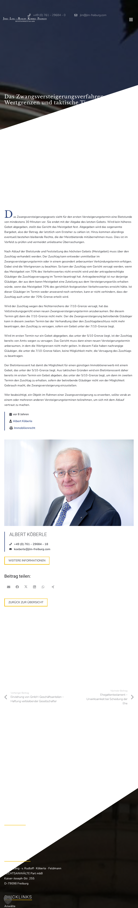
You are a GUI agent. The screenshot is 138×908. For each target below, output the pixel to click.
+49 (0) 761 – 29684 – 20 (27, 838)
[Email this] (8, 587)
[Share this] (17, 587)
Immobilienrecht (24, 428)
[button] (131, 19)
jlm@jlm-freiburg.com (24, 844)
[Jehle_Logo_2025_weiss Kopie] (25, 19)
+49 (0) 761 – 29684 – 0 (26, 832)
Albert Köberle (22, 421)
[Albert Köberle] (69, 483)
